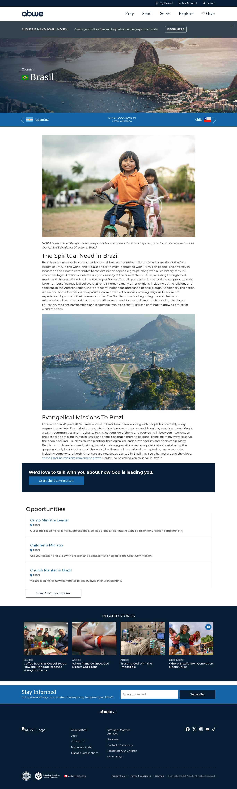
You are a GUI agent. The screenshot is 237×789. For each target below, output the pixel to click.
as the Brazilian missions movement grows (71, 458)
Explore (186, 13)
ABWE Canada (75, 776)
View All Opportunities (53, 593)
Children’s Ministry (46, 545)
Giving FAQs (115, 756)
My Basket (166, 3)
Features (28, 659)
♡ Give (208, 13)
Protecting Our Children (122, 750)
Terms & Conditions (141, 776)
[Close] (233, 25)
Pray (129, 13)
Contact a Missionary (120, 745)
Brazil (36, 524)
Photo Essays (176, 659)
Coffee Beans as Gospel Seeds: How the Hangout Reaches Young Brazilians (45, 667)
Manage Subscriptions (84, 752)
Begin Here (175, 29)
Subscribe (197, 694)
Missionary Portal (81, 747)
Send (147, 13)
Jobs (74, 735)
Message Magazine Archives (118, 731)
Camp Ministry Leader (49, 520)
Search (210, 3)
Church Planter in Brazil (51, 570)
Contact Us (78, 741)
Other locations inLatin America (122, 119)
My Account (189, 3)
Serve (165, 13)
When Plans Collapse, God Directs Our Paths (90, 665)
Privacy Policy (119, 776)
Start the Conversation (56, 480)
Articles (76, 659)
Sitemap (159, 776)
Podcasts (112, 739)
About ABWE (79, 730)
